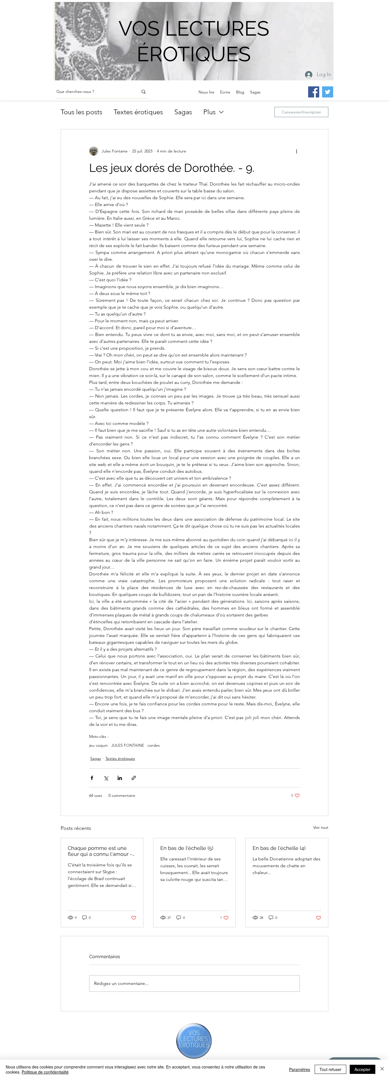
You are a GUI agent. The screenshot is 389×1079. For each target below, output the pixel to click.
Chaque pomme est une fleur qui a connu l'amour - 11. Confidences (100, 851)
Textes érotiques (138, 112)
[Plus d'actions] (296, 151)
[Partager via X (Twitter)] (105, 778)
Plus (209, 112)
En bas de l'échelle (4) (279, 848)
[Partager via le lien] (133, 778)
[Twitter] (327, 91)
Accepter (362, 1069)
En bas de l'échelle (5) (186, 848)
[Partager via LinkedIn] (119, 778)
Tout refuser (330, 1069)
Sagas (183, 112)
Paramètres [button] (299, 1069)
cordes (154, 745)
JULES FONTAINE (127, 745)
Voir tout (320, 827)
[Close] (382, 1069)
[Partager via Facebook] (92, 778)
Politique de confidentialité (45, 1072)
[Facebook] (313, 91)
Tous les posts (81, 112)
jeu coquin (98, 745)
